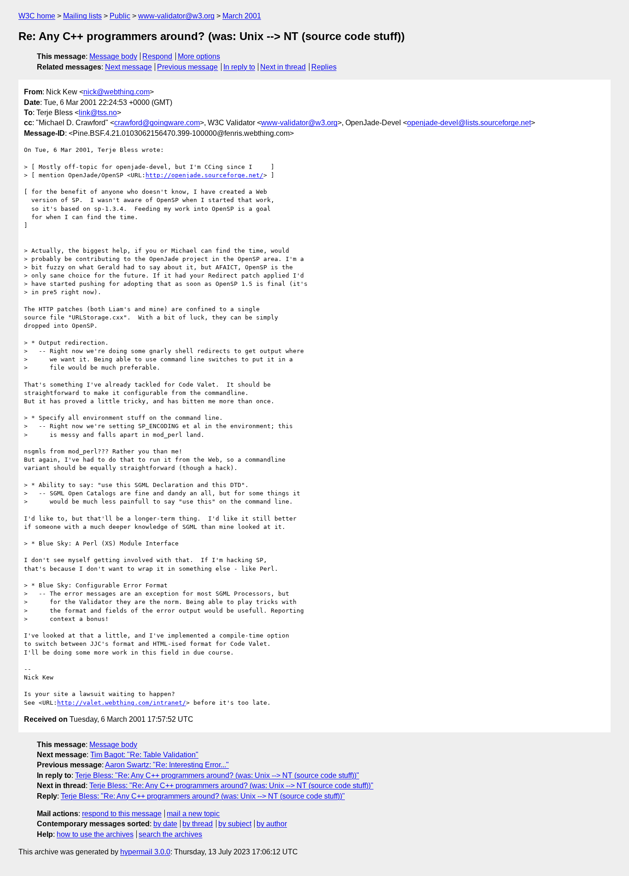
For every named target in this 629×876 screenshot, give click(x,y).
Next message (128, 67)
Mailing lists (82, 16)
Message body (113, 56)
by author (271, 824)
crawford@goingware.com (157, 123)
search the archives (170, 834)
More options (199, 56)
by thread (197, 824)
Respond (157, 56)
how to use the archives (95, 834)
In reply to (239, 67)
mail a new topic (193, 814)
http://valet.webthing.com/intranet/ (121, 702)
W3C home (36, 16)
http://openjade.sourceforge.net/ (204, 175)
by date (165, 824)
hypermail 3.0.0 (145, 852)
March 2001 (241, 16)
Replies (324, 67)
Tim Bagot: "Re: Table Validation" (144, 755)
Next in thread (283, 67)
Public (120, 16)
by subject (234, 824)
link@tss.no (98, 112)
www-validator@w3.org (176, 16)
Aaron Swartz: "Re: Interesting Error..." (167, 765)
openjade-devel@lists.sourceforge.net (469, 123)
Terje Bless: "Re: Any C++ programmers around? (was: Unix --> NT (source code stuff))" (217, 775)
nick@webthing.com (116, 92)
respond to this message (122, 814)
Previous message (187, 67)
